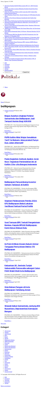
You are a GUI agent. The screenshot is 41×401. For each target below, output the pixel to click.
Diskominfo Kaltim (9, 340)
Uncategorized (8, 371)
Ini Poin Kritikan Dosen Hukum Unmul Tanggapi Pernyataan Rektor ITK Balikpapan (21, 247)
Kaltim (6, 350)
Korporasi (7, 352)
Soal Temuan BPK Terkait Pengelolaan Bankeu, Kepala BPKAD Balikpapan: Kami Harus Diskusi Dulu (22, 225)
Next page (3, 323)
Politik (6, 359)
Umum (6, 370)
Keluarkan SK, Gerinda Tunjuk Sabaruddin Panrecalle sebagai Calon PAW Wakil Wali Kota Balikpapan (22, 268)
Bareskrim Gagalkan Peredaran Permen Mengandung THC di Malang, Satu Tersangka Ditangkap (20, 59)
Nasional (7, 353)
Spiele (6, 367)
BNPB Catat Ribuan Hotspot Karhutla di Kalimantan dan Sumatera (22, 45)
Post (6, 361)
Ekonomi (7, 343)
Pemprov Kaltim (9, 356)
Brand (6, 337)
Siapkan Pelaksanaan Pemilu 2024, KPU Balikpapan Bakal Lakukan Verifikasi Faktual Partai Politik (21, 204)
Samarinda (7, 362)
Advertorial (7, 331)
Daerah (6, 338)
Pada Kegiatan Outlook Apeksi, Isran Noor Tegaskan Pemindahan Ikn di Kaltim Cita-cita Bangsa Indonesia (22, 162)
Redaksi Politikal (9, 110)
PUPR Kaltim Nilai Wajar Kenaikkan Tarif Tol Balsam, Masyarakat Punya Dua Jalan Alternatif (21, 140)
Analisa (6, 332)
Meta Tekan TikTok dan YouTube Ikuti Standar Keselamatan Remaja (22, 21)
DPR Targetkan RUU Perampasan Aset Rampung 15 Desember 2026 (22, 37)
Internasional (8, 349)
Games (6, 344)
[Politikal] (10, 78)
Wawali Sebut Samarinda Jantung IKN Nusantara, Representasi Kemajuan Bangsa (22, 309)
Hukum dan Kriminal (10, 346)
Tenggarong (8, 368)
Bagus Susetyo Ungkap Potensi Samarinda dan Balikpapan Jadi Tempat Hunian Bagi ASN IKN (20, 119)
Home (2, 102)
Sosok (6, 364)
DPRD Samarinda (9, 341)
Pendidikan (7, 358)
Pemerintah (7, 355)
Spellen (6, 365)
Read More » (8, 130)
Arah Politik (8, 334)
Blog (6, 335)
